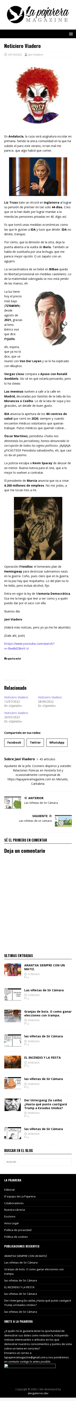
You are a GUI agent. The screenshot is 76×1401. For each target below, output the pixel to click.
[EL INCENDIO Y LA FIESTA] (12, 1066)
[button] (70, 34)
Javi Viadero (35, 54)
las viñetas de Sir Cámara (43, 1036)
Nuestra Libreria (14, 1210)
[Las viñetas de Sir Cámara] (12, 998)
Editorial (9, 1190)
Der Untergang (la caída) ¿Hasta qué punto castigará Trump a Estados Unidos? (45, 1104)
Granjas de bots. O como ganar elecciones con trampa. (48, 1013)
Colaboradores (14, 1203)
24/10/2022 (15, 54)
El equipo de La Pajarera (19, 1196)
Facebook (14, 742)
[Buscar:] (38, 1162)
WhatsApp (56, 742)
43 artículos (47, 759)
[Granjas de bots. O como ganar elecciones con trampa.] (12, 1020)
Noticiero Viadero (16, 697)
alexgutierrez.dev (38, 1393)
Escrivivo (9, 1216)
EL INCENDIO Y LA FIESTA (42, 1058)
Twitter (35, 742)
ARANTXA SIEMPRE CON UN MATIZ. (44, 967)
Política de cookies (16, 1237)
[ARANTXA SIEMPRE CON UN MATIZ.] (12, 974)
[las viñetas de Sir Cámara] (12, 1045)
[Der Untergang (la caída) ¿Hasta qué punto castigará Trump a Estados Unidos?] (12, 1109)
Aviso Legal (11, 1223)
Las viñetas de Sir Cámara (44, 990)
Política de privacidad (17, 1230)
